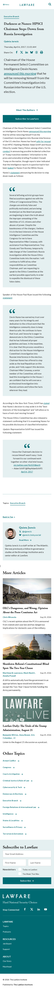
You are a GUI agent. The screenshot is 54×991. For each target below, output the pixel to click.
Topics (6, 926)
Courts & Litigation (12, 774)
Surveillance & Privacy (13, 827)
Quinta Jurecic (11, 41)
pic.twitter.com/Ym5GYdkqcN (27, 465)
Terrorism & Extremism (14, 834)
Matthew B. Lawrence (13, 673)
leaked (11, 168)
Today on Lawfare (30, 870)
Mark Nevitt (29, 673)
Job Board (7, 943)
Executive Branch (11, 16)
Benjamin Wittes (11, 735)
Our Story (7, 961)
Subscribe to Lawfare (27, 119)
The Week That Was (31, 874)
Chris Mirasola (9, 617)
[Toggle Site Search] (49, 4)
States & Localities (12, 820)
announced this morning (20, 73)
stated (46, 403)
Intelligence (9, 814)
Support (6, 949)
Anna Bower (25, 735)
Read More (24, 540)
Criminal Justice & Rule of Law (17, 781)
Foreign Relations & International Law (20, 807)
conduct (6, 151)
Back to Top (8, 517)
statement (15, 172)
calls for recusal (43, 141)
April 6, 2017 (27, 471)
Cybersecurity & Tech (13, 787)
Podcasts (7, 932)
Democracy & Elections (14, 794)
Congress (8, 767)
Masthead (7, 966)
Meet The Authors (25, 110)
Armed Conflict (10, 761)
